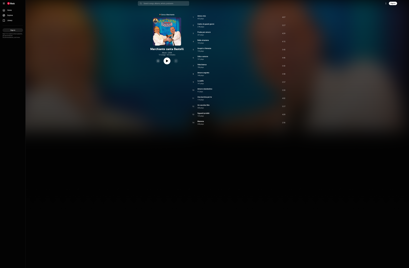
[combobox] (166, 3)
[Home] (11, 3)
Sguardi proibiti (203, 113)
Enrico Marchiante (167, 15)
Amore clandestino (204, 89)
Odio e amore (202, 56)
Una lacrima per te (204, 97)
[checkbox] (284, 17)
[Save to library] (158, 61)
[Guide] (4, 3)
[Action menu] (176, 61)
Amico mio (201, 16)
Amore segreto (203, 73)
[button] (158, 61)
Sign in (393, 3)
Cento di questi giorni (205, 24)
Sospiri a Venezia (204, 48)
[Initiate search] (141, 3)
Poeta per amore (204, 32)
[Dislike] (272, 17)
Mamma (200, 121)
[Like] (268, 17)
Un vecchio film (203, 105)
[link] (13, 10)
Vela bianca (202, 65)
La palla (200, 81)
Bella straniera (203, 40)
